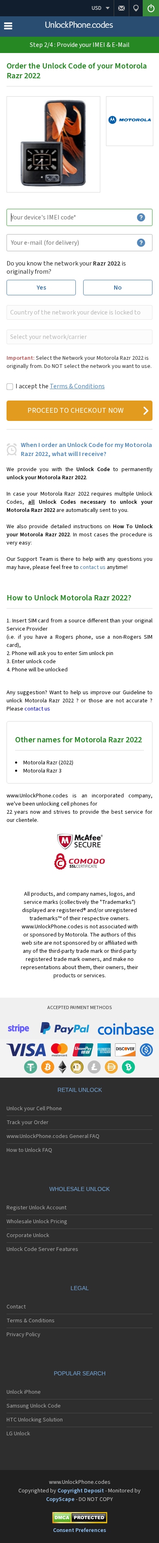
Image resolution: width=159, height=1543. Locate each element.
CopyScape (60, 1499)
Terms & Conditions (77, 386)
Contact (16, 1307)
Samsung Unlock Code (34, 1406)
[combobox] (78, 312)
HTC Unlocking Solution (35, 1420)
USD (97, 8)
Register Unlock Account (36, 1208)
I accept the (60, 386)
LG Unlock (18, 1434)
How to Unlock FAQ (29, 1150)
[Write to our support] (121, 8)
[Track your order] (136, 8)
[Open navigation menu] (8, 28)
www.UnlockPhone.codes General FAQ (53, 1136)
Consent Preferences (79, 1530)
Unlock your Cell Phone (34, 1109)
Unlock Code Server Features (42, 1249)
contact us (93, 567)
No (118, 287)
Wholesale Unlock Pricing (37, 1222)
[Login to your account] (151, 8)
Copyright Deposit (80, 1491)
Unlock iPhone (24, 1392)
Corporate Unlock (28, 1235)
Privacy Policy (23, 1334)
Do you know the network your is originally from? (66, 267)
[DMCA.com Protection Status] (79, 1519)
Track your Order (28, 1122)
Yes (41, 287)
